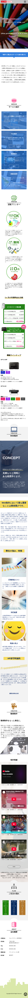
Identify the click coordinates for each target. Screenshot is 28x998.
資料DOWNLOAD (14, 693)
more (14, 128)
